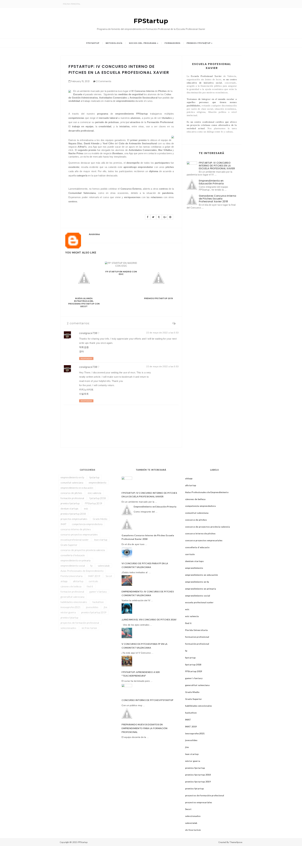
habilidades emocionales (74, 602)
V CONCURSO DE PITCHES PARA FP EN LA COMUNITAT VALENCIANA (144, 646)
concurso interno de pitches (76, 529)
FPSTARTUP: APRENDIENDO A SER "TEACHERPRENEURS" (141, 674)
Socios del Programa (143, 43)
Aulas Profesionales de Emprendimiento (82, 570)
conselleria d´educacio (73, 555)
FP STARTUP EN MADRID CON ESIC (121, 272)
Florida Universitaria (71, 576)
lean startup (100, 539)
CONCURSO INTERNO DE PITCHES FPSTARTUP (147, 700)
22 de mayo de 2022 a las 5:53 (162, 332)
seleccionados (68, 628)
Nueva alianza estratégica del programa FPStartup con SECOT (84, 302)
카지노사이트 (86, 389)
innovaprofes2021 (71, 607)
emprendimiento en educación (77, 487)
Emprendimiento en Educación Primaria (211, 182)
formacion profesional (72, 591)
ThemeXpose (235, 842)
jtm (105, 607)
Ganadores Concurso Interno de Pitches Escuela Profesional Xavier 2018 (217, 198)
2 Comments (103, 81)
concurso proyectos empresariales (79, 534)
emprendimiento (97, 482)
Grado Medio (100, 518)
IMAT (63, 524)
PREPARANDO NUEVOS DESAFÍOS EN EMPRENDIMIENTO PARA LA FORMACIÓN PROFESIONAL (144, 728)
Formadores (172, 43)
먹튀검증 (84, 347)
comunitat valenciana (72, 482)
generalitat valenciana (72, 596)
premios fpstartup (70, 503)
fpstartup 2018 (97, 498)
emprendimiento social (73, 565)
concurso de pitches (71, 493)
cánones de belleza (71, 586)
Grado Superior (69, 544)
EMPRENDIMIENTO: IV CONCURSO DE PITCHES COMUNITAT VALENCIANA (148, 593)
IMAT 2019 (94, 576)
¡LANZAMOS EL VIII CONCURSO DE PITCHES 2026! (149, 619)
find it (90, 586)
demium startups (69, 508)
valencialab (104, 565)
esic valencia (94, 493)
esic (86, 508)
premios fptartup (69, 617)
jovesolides (92, 607)
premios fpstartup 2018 (73, 513)
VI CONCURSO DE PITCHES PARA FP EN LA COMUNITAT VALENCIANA (145, 565)
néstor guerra (68, 612)
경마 (81, 351)
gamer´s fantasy (98, 591)
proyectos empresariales (74, 518)
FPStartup (151, 21)
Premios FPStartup (199, 43)
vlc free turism (89, 628)
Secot (109, 576)
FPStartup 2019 (93, 503)
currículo (93, 581)
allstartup (78, 581)
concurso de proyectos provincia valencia (83, 550)
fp (91, 565)
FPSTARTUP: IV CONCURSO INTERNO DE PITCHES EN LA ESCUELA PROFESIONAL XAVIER (217, 165)
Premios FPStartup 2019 (158, 298)
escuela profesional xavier (75, 539)
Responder (86, 359)
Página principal (71, 4)
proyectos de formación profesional (80, 622)
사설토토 (84, 393)
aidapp (64, 581)
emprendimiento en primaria (76, 560)
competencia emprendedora (87, 524)
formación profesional (72, 498)
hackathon (98, 602)
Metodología (114, 43)
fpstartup (94, 477)
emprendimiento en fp (72, 477)
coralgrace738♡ (89, 333)
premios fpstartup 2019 (93, 612)
